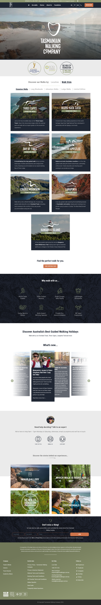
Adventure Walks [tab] (52, 89)
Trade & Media (7, 565)
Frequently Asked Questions (35, 588)
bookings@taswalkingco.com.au (60, 577)
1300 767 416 (55, 568)
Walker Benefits (31, 582)
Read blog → (15, 393)
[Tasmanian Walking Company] (13, 4)
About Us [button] (49, 5)
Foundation (57, 5)
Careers (5, 568)
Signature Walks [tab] (22, 89)
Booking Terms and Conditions (35, 576)
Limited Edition (79, 89)
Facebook (80, 568)
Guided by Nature (8, 574)
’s (57, 371)
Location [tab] (55, 82)
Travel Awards (7, 571)
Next (88, 380)
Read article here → (57, 394)
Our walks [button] (35, 5)
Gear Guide (30, 585)
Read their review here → (39, 398)
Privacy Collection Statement (35, 570)
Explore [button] (30, 115)
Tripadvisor (81, 565)
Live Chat (54, 565)
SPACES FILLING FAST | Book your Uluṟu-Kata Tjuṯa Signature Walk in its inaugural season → (50, 1)
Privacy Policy (39, 537)
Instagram (80, 571)
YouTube (80, 574)
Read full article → (76, 392)
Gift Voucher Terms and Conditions (37, 579)
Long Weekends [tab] (37, 89)
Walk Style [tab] (66, 82)
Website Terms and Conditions (35, 573)
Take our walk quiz (50, 266)
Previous (12, 380)
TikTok (80, 577)
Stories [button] (42, 5)
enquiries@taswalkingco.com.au (60, 572)
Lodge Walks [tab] (66, 89)
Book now (89, 5)
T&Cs (32, 537)
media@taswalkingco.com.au (60, 581)
